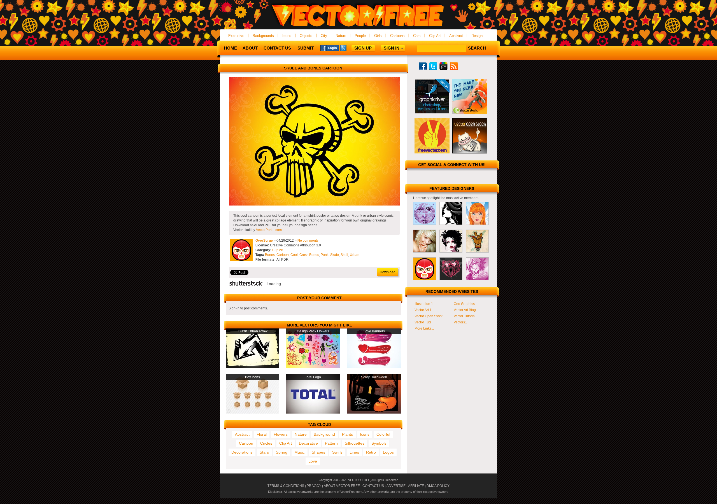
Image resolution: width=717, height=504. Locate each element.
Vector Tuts (423, 322)
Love (312, 461)
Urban (354, 255)
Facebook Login (329, 48)
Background (324, 434)
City (324, 36)
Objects (306, 36)
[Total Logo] (313, 412)
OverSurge (264, 240)
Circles (266, 443)
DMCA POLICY (438, 486)
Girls (378, 36)
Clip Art (435, 36)
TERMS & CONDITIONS (285, 486)
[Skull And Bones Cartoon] (314, 204)
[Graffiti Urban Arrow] (252, 366)
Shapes (318, 452)
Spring (281, 452)
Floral (262, 434)
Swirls (337, 452)
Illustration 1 (424, 304)
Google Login (349, 48)
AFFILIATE (416, 486)
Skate (334, 255)
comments (307, 240)
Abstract (456, 36)
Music (299, 452)
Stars (264, 452)
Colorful (383, 434)
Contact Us (277, 48)
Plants (347, 434)
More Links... (424, 328)
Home (230, 48)
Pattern (331, 443)
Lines (354, 452)
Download (387, 272)
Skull (344, 255)
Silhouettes (354, 443)
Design (477, 36)
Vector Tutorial (465, 316)
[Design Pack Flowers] (313, 366)
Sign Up (363, 48)
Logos (388, 452)
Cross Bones (309, 255)
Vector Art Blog (465, 310)
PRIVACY (314, 486)
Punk (325, 255)
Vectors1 (460, 322)
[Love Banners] (374, 366)
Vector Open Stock (429, 316)
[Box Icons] (252, 412)
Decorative (308, 443)
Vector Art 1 (423, 310)
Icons (286, 36)
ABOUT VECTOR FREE (342, 486)
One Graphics (464, 304)
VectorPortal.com (269, 230)
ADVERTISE (396, 486)
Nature (341, 36)
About (250, 48)
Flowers (281, 434)
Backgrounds (263, 36)
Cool (294, 255)
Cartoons (397, 36)
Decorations (242, 452)
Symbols (379, 443)
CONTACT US (373, 486)
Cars (417, 36)
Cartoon (282, 255)
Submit (305, 48)
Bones (270, 255)
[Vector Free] (358, 27)
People (360, 36)
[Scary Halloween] (374, 412)
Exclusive (236, 36)
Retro (371, 452)
